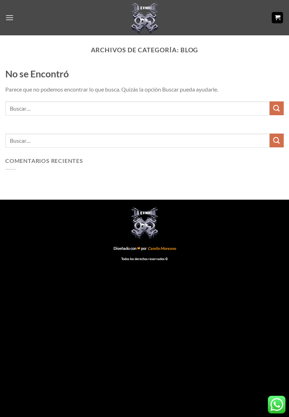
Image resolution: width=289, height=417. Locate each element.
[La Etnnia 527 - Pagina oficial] (144, 18)
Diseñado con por (144, 248)
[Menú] (9, 17)
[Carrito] (277, 18)
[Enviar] (277, 108)
